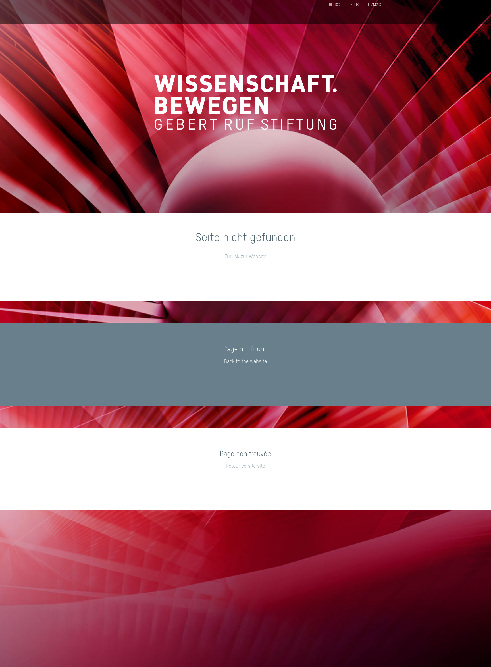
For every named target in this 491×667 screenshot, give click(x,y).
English (355, 5)
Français (374, 5)
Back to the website (245, 361)
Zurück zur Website (245, 256)
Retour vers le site (245, 466)
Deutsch (335, 5)
